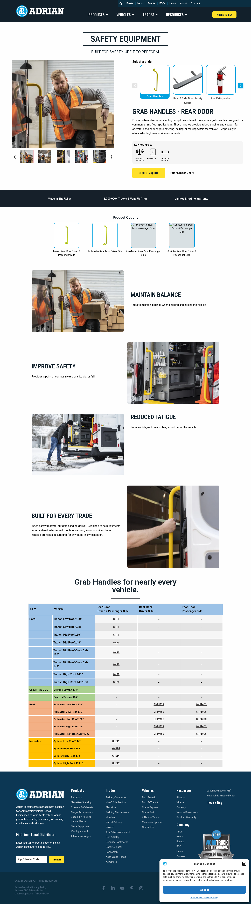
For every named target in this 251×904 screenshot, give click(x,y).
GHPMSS (159, 704)
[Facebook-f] (103, 888)
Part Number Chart (182, 172)
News (140, 3)
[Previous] (134, 85)
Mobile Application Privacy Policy (32, 893)
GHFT (116, 619)
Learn (173, 3)
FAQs (162, 3)
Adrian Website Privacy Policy (204, 897)
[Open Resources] (185, 14)
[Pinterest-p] (131, 888)
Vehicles (148, 790)
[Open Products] (106, 14)
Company (183, 824)
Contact (195, 3)
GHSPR (116, 741)
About (183, 3)
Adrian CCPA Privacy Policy (29, 890)
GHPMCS (201, 704)
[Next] (240, 85)
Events (151, 3)
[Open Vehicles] (133, 14)
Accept (204, 889)
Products (77, 790)
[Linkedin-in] (113, 888)
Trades (110, 790)
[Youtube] (122, 888)
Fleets (130, 3)
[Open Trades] (156, 14)
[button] (244, 864)
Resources (184, 790)
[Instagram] (141, 888)
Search (56, 859)
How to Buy (214, 802)
